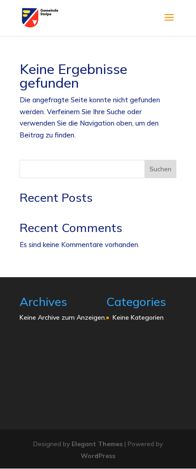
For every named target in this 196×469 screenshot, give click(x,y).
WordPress (98, 456)
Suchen (160, 169)
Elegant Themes (97, 444)
